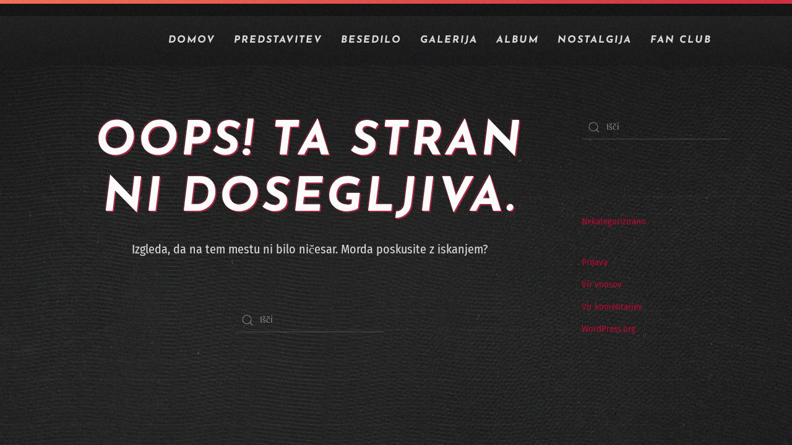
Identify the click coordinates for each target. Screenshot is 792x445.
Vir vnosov (602, 284)
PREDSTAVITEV (278, 40)
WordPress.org (608, 328)
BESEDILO (371, 40)
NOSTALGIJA (594, 40)
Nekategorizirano (614, 221)
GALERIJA (449, 40)
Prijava (595, 262)
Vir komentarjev (612, 306)
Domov (191, 40)
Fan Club (681, 40)
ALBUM (517, 40)
